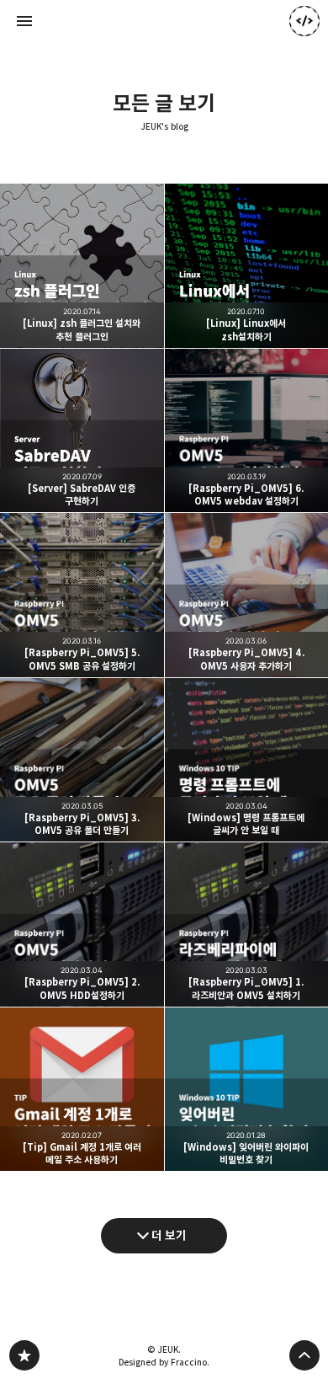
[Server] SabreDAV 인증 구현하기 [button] (82, 431)
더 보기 (169, 1235)
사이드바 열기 (24, 21)
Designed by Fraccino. (164, 1362)
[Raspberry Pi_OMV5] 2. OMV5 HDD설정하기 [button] (82, 924)
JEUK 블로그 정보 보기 (304, 21)
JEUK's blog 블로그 (24, 1355)
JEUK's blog (164, 126)
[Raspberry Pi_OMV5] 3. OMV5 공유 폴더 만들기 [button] (82, 760)
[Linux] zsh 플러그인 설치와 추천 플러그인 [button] (82, 266)
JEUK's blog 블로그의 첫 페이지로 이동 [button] (164, 21)
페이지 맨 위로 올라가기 (304, 1355)
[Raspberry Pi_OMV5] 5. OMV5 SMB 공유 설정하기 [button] (82, 595)
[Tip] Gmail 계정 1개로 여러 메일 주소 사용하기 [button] (82, 1089)
